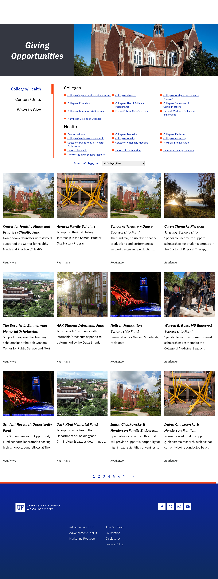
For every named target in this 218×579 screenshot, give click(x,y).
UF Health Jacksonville (128, 150)
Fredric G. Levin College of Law (131, 111)
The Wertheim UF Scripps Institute (86, 154)
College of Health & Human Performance (130, 105)
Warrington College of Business (84, 118)
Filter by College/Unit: (87, 163)
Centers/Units (28, 99)
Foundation (112, 533)
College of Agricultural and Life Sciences (89, 95)
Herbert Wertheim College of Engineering (179, 113)
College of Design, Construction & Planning (181, 97)
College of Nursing (125, 138)
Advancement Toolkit (83, 533)
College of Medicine (174, 134)
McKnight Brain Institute (176, 142)
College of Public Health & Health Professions (85, 144)
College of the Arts (125, 95)
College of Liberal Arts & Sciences (85, 111)
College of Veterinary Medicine (131, 142)
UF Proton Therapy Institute (178, 150)
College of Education (78, 103)
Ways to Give (29, 109)
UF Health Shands (77, 150)
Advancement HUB (81, 527)
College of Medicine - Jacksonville (85, 138)
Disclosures (113, 538)
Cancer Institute (76, 134)
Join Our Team (115, 527)
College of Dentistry (126, 134)
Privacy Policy (114, 544)
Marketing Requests (82, 538)
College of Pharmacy (174, 138)
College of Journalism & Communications (176, 105)
